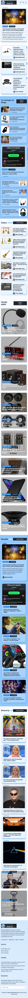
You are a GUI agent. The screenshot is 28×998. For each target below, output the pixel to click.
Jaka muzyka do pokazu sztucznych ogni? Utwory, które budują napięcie (13, 29)
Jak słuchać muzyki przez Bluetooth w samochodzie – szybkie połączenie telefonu (11, 674)
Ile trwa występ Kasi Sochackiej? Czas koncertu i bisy (13, 780)
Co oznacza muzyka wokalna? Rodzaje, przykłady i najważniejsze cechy (13, 699)
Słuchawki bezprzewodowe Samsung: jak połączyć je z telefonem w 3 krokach (17, 109)
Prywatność (4, 939)
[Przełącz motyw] (26, 2)
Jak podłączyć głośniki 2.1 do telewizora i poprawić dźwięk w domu (13, 386)
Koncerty (5, 871)
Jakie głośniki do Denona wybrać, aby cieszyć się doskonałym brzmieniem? (14, 470)
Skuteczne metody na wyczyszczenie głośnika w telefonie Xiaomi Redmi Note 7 (13, 498)
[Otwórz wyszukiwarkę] (23, 2)
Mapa (16, 939)
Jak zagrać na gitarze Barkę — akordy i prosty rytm (20, 264)
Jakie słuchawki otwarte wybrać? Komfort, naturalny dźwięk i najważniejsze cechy (10, 211)
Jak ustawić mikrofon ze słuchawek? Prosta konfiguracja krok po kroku (13, 329)
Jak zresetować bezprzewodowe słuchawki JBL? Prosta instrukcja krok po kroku (17, 129)
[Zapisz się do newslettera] (25, 987)
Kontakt (21, 939)
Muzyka (5, 26)
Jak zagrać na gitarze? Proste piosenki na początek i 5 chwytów (10, 183)
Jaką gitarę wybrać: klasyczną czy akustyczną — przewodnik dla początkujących (19, 287)
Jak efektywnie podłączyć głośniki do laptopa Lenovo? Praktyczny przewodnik (12, 423)
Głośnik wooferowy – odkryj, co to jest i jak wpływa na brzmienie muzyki (13, 526)
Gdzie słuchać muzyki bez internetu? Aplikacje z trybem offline (12, 611)
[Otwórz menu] (20, 2)
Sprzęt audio (6, 325)
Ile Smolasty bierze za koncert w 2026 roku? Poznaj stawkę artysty (14, 810)
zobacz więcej (22, 101)
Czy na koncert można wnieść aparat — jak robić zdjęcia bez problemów (12, 835)
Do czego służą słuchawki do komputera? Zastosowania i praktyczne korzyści (17, 119)
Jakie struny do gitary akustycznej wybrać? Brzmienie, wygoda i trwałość (19, 242)
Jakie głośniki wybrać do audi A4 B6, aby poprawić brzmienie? (13, 408)
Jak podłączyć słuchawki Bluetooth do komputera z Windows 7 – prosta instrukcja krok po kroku (19, 84)
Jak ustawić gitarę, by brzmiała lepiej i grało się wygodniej (19, 275)
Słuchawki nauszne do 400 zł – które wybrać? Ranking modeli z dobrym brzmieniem (10, 201)
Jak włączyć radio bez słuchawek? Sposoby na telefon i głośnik (14, 357)
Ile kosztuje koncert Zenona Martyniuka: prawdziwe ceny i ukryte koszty (12, 876)
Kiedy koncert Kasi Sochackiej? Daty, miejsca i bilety (9, 192)
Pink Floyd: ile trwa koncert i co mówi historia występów (13, 866)
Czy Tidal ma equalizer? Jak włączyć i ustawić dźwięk (11, 639)
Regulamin (11, 939)
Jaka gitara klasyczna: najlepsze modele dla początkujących (19, 253)
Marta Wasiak (5, 951)
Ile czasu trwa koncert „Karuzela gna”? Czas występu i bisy (16, 138)
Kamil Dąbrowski (5, 949)
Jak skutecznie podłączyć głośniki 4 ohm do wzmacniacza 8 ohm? (13, 451)
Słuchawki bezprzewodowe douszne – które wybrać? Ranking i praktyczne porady (19, 51)
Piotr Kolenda (4, 953)
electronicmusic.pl (13, 992)
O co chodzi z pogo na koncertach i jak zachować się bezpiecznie (13, 904)
